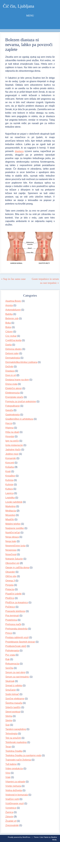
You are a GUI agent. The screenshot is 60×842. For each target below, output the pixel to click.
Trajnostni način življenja (18, 760)
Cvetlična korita (13, 340)
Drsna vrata (11, 384)
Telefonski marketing (16, 742)
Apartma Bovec (13, 301)
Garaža (9, 410)
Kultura (9, 489)
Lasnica (9, 493)
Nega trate (10, 541)
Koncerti (9, 462)
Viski (7, 777)
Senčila (9, 668)
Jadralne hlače (13, 449)
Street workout (12, 711)
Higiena (9, 427)
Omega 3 (10, 580)
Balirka (9, 314)
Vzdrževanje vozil (14, 803)
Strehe (8, 720)
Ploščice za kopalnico (16, 602)
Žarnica (9, 812)
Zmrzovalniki (12, 825)
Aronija (9, 305)
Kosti (8, 471)
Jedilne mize (11, 454)
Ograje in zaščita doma (17, 567)
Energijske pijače (14, 397)
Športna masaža (13, 703)
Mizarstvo (10, 515)
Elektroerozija (12, 393)
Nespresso (11, 550)
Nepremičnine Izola (15, 545)
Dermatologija (12, 358)
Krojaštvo (10, 476)
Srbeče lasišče (13, 707)
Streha (8, 716)
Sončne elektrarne (14, 698)
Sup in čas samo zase (13, 278)
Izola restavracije (14, 445)
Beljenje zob (11, 318)
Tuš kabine (11, 764)
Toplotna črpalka (13, 751)
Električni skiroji (13, 388)
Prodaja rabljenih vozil (17, 637)
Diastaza (10, 371)
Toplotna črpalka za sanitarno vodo (23, 755)
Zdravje (9, 816)
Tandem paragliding (15, 729)
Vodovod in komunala (16, 794)
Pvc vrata (10, 655)
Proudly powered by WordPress (19, 837)
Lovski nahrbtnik (13, 502)
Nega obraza (12, 537)
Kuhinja (9, 480)
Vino (7, 773)
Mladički (9, 519)
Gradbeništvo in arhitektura (19, 419)
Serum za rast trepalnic (17, 677)
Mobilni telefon (13, 524)
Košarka (9, 467)
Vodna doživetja (13, 790)
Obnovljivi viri (12, 563)
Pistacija (9, 589)
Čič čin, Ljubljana (18, 6)
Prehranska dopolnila (16, 628)
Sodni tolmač (12, 694)
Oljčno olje (10, 576)
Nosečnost (10, 554)
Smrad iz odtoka (13, 685)
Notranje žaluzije (14, 559)
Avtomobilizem (13, 309)
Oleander (10, 572)
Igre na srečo (12, 441)
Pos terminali (12, 615)
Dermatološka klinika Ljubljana (21, 362)
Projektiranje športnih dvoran (20, 642)
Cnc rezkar (11, 336)
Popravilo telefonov (15, 611)
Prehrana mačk (13, 624)
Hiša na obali (12, 432)
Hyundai (9, 436)
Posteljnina (11, 620)
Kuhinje (9, 484)
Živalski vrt (10, 821)
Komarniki (10, 458)
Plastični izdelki (13, 594)
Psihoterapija (12, 650)
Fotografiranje (12, 406)
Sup (7, 725)
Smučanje (10, 690)
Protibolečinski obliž (15, 646)
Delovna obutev (13, 349)
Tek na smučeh (13, 738)
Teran (8, 746)
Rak (7, 659)
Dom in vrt (10, 375)
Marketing (10, 506)
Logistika (10, 497)
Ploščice (9, 598)
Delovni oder (12, 353)
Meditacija (10, 510)
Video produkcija (14, 768)
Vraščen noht (12, 799)
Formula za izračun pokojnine (20, 401)
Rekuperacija (12, 663)
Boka (8, 323)
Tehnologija (11, 733)
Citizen (9, 331)
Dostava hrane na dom (17, 379)
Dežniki (9, 366)
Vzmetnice (10, 808)
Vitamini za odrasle (15, 781)
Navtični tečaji (12, 532)
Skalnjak (9, 681)
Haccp (8, 423)
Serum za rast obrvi (15, 672)
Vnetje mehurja (13, 786)
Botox (8, 327)
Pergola (9, 585)
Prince (8, 633)
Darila (8, 344)
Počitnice (10, 607)
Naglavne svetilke (14, 528)
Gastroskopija (12, 414)
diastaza (19, 151)
